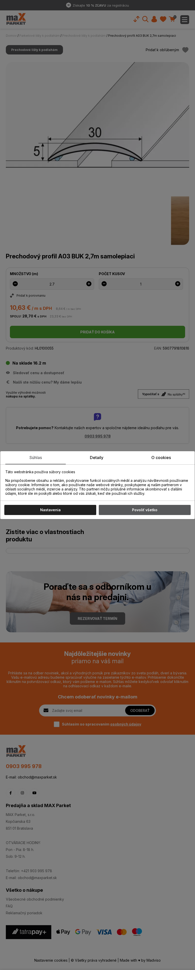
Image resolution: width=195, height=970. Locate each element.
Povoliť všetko (144, 510)
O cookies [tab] (161, 457)
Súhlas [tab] (35, 457)
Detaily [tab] (96, 457)
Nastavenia (50, 510)
